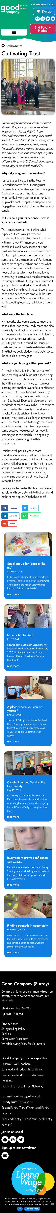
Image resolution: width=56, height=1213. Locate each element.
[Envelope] (53, 18)
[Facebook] (37, 18)
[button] (14, 32)
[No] (52, 1204)
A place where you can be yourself (24, 709)
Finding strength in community (27, 925)
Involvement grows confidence (27, 857)
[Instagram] (42, 18)
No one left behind (19, 635)
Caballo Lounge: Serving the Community (26, 784)
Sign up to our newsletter (18, 1147)
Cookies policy (32, 1209)
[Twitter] (48, 18)
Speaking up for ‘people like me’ (26, 565)
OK (20, 1209)
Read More (13, 594)
